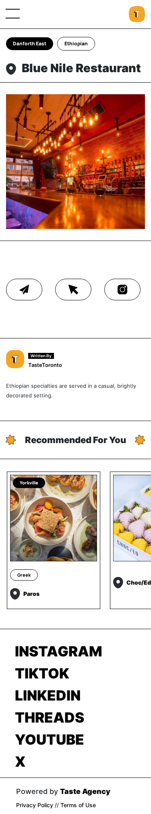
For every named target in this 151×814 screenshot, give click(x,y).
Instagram (58, 651)
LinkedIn (48, 695)
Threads (49, 717)
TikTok (42, 673)
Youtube (49, 739)
